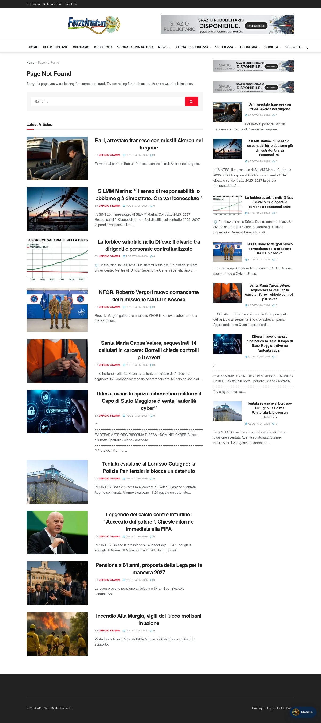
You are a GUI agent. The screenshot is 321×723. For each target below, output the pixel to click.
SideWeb (292, 47)
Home (33, 47)
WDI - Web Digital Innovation (55, 708)
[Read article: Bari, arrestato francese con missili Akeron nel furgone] (57, 158)
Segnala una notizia (135, 47)
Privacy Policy (262, 708)
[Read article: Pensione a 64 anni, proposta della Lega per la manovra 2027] (57, 583)
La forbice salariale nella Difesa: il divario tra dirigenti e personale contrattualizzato (149, 245)
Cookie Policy (285, 708)
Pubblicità (70, 4)
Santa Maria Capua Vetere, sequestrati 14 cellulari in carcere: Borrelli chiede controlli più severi (149, 350)
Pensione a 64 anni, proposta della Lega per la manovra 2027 (149, 568)
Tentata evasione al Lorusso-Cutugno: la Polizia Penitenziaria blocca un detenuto (148, 467)
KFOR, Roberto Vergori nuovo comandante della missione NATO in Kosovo (149, 295)
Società (271, 47)
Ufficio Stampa (109, 155)
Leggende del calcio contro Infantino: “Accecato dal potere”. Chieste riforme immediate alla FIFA (148, 521)
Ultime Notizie (55, 47)
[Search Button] (306, 47)
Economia (248, 47)
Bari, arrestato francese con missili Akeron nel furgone (149, 143)
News (163, 47)
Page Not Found (48, 62)
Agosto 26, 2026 (136, 155)
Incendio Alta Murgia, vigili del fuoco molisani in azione (148, 619)
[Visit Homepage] (93, 24)
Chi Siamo (33, 4)
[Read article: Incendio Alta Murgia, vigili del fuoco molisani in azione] (57, 634)
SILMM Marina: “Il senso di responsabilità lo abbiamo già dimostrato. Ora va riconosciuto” (149, 194)
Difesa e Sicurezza (191, 47)
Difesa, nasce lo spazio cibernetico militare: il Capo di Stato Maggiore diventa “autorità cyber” (149, 401)
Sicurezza (224, 47)
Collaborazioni (52, 4)
